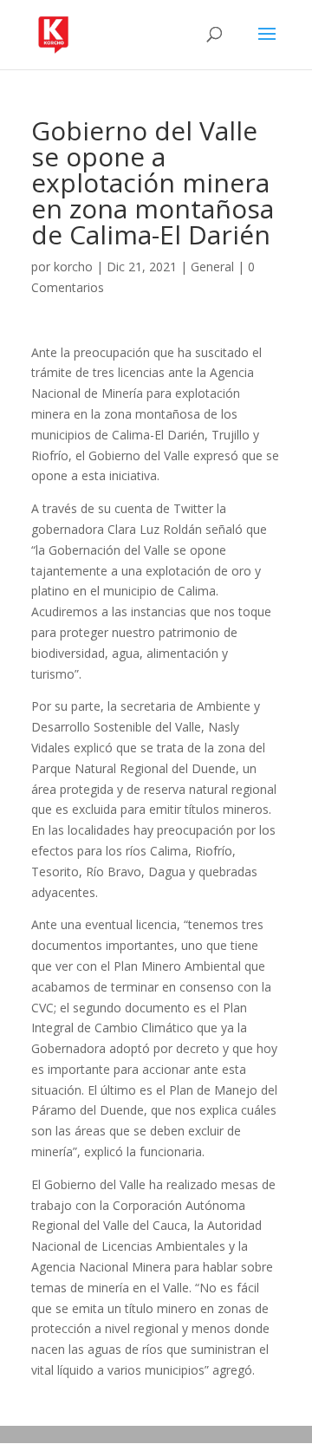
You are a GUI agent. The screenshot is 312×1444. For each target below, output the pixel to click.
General (212, 266)
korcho (73, 266)
